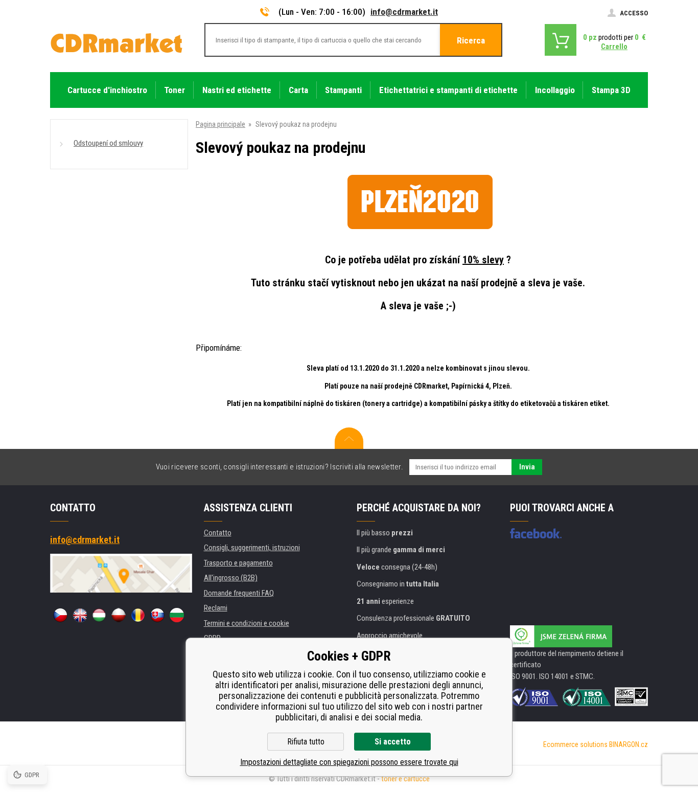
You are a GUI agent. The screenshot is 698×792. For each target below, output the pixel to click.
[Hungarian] (99, 615)
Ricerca (471, 40)
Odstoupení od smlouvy (108, 143)
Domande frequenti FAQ (239, 593)
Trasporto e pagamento (238, 563)
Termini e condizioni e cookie (246, 623)
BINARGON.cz (628, 744)
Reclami (215, 608)
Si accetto (393, 741)
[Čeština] (60, 615)
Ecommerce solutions (575, 744)
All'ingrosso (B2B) (231, 577)
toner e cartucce (405, 778)
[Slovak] (157, 615)
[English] (80, 615)
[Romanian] (138, 615)
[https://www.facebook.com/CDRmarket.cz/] (536, 533)
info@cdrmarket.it (404, 12)
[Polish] (118, 615)
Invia (527, 466)
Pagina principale (220, 124)
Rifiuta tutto (305, 741)
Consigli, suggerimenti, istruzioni (252, 547)
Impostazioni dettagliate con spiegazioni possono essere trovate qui (349, 762)
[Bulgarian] (177, 615)
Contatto (217, 532)
